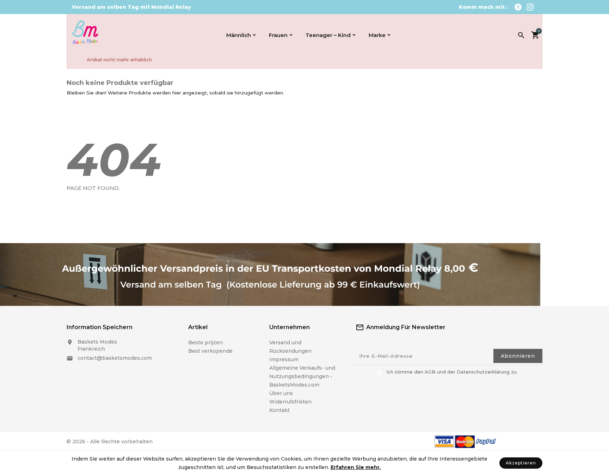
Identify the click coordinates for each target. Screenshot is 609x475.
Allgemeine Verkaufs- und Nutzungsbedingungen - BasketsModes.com (302, 376)
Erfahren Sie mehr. (356, 467)
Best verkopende (210, 351)
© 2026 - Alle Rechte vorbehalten (110, 441)
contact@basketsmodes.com (115, 358)
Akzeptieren (521, 462)
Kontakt (279, 410)
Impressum (284, 359)
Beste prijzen (205, 342)
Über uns (281, 393)
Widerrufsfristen (290, 402)
